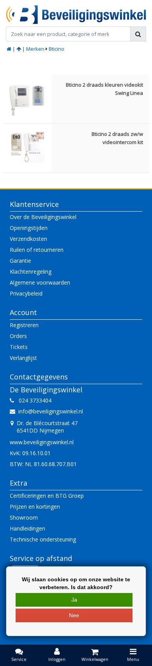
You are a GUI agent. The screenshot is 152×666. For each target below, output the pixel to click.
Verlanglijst (23, 357)
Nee (74, 615)
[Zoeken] (138, 34)
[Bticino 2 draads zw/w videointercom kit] (27, 148)
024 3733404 (32, 400)
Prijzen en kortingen (35, 506)
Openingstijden (29, 227)
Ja (74, 600)
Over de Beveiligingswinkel (43, 217)
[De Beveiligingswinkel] (76, 15)
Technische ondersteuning (43, 539)
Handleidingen (27, 528)
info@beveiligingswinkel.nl (50, 411)
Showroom (24, 517)
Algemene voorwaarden (40, 282)
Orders (18, 336)
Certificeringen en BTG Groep (47, 495)
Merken (35, 48)
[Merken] (18, 48)
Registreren (24, 325)
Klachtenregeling (30, 271)
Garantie (20, 260)
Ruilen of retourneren (37, 249)
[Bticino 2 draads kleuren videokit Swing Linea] (27, 99)
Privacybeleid (26, 293)
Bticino (56, 48)
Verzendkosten (28, 238)
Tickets (19, 347)
